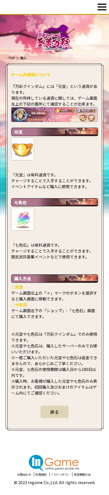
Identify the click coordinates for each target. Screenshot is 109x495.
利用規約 (41, 474)
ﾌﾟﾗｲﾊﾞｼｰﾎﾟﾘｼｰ (60, 474)
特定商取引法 (82, 474)
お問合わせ (24, 474)
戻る (54, 411)
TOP (11, 57)
